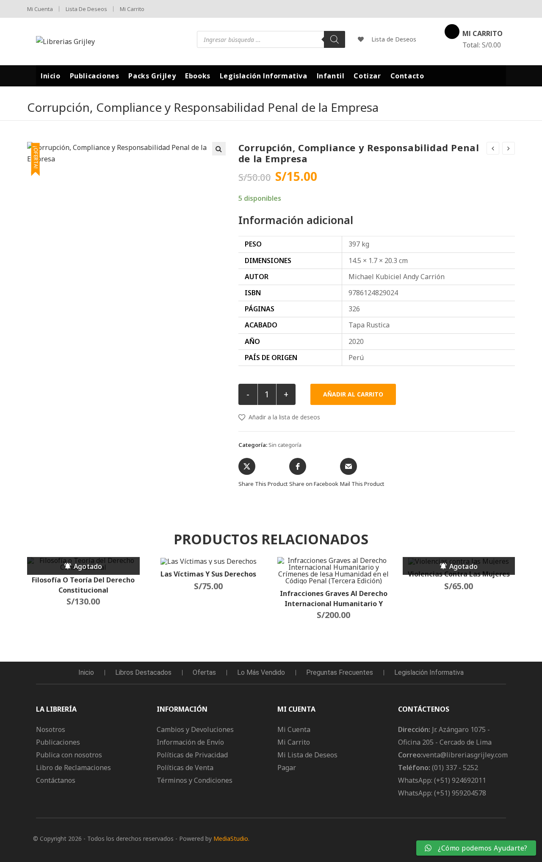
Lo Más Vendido (261, 672)
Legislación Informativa (429, 672)
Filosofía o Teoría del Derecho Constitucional (83, 584)
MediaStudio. (231, 838)
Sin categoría (284, 445)
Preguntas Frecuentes (339, 672)
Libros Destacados (143, 672)
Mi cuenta (40, 9)
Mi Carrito (132, 9)
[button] (219, 148)
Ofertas (204, 672)
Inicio (86, 672)
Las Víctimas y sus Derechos (208, 574)
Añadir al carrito (353, 394)
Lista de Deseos (86, 9)
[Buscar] (334, 39)
